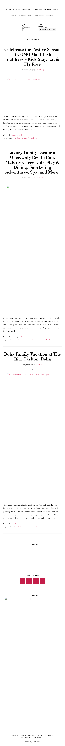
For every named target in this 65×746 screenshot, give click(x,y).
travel (20, 135)
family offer (16, 340)
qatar (31, 527)
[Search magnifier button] (41, 25)
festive (19, 138)
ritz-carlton (43, 527)
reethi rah (47, 340)
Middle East (16, 524)
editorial (14, 135)
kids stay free (26, 138)
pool (27, 527)
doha (14, 527)
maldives (34, 138)
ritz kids (36, 527)
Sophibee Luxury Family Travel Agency (32, 3)
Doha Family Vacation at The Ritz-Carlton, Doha (32, 356)
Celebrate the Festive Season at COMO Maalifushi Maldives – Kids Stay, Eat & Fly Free (32, 56)
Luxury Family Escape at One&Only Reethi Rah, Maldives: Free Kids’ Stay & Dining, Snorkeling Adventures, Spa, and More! (32, 162)
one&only (40, 340)
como (14, 138)
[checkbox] (30, 29)
